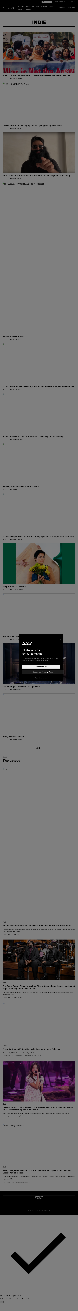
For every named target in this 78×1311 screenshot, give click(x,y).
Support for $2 (41, 666)
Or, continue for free (41, 678)
